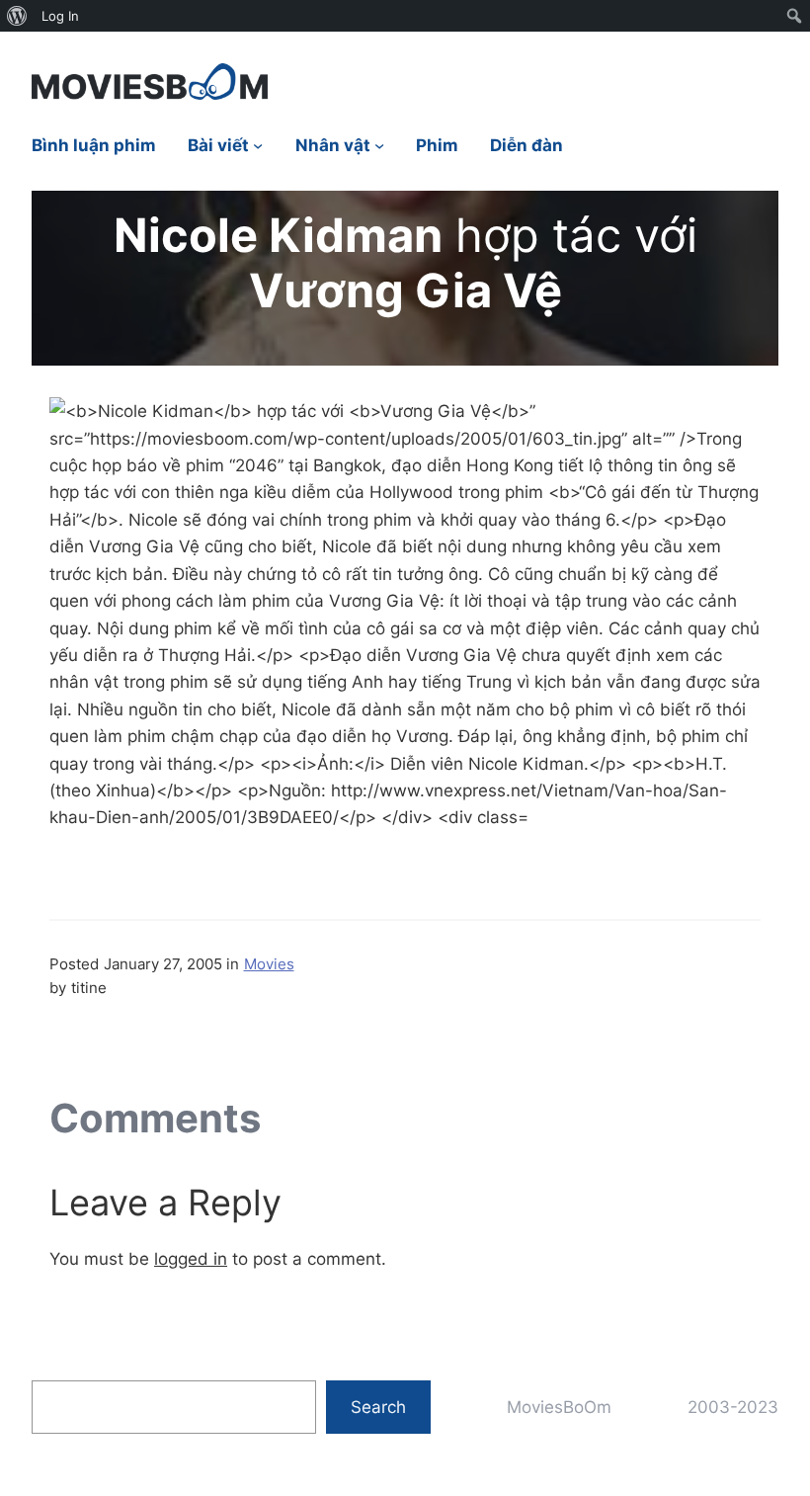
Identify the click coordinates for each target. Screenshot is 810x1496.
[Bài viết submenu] (258, 145)
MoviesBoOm (559, 1406)
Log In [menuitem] (60, 16)
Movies (269, 964)
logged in (190, 1258)
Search (378, 1406)
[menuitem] (17, 16)
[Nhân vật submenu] (379, 145)
